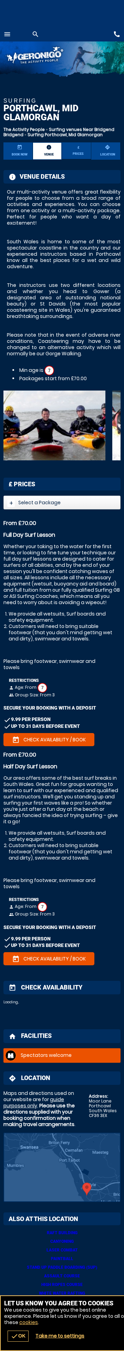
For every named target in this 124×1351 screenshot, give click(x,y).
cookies (28, 1322)
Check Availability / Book (49, 740)
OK (18, 1336)
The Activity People (24, 129)
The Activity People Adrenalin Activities (41, 56)
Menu (7, 34)
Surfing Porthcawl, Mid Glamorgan (65, 135)
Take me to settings (59, 1335)
